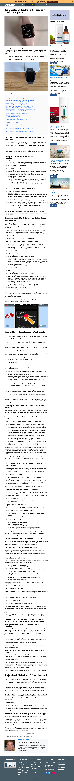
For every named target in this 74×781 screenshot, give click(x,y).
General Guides (47, 5)
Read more (53, 63)
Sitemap (33, 772)
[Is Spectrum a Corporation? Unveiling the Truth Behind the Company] (60, 111)
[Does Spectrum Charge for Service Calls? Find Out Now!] (60, 70)
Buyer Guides (20, 5)
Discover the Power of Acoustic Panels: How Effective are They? (20, 737)
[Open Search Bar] (67, 4)
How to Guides (30, 5)
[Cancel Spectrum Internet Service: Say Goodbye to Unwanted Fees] (60, 34)
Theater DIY (10, 5)
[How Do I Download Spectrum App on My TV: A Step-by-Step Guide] (60, 152)
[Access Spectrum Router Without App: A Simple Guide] (60, 183)
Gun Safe (38, 5)
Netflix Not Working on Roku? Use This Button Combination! (19, 736)
